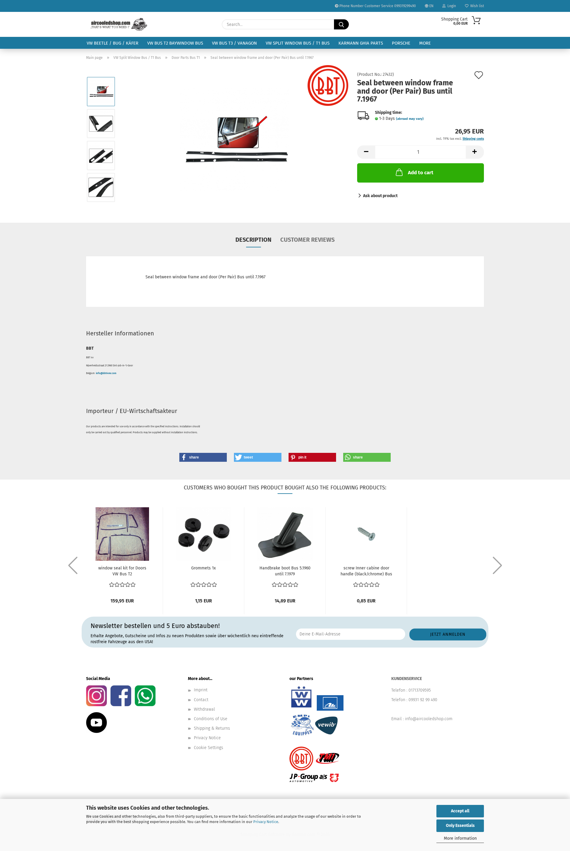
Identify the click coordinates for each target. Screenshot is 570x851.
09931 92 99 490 (422, 699)
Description (253, 239)
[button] (366, 152)
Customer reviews (307, 239)
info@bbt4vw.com (106, 373)
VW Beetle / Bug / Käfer (112, 43)
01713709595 (419, 690)
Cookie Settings (208, 747)
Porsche (401, 43)
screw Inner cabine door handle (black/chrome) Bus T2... (366, 571)
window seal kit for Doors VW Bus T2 (122, 571)
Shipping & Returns (212, 728)
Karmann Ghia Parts (360, 43)
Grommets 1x (203, 568)
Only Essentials (460, 825)
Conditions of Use (210, 718)
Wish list (476, 6)
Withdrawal (204, 709)
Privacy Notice (265, 821)
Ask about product (380, 195)
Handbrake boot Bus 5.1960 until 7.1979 (285, 571)
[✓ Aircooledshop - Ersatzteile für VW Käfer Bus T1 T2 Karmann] (119, 24)
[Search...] (341, 24)
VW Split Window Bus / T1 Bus (298, 43)
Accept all (460, 811)
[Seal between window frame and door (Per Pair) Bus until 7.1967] (234, 139)
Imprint (201, 690)
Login (451, 6)
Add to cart (420, 172)
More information (460, 838)
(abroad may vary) (410, 119)
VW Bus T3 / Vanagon (234, 43)
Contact (201, 699)
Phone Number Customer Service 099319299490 (377, 6)
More (425, 43)
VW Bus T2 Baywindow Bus (175, 43)
